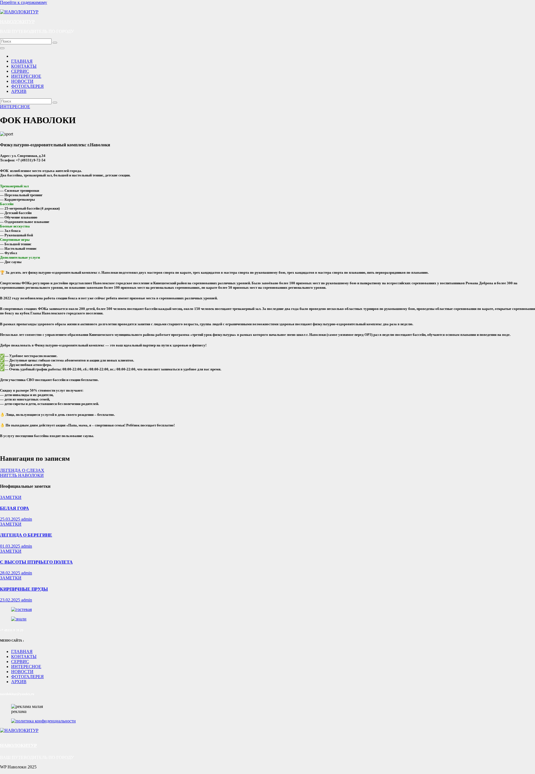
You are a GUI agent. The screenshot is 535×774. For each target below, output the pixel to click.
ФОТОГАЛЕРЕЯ (27, 86)
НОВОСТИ (22, 81)
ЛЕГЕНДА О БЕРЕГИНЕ (26, 535)
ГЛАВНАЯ (22, 61)
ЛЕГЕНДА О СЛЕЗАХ (22, 470)
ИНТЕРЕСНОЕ (26, 76)
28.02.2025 (10, 573)
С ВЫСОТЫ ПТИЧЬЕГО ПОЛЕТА (36, 562)
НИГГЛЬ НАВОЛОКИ (22, 475)
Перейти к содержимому (23, 2)
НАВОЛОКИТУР (17, 21)
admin (26, 519)
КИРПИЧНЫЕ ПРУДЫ (24, 589)
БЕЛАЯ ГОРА (14, 508)
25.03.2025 (10, 519)
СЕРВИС (20, 71)
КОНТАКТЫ (24, 66)
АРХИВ (18, 91)
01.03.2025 (10, 546)
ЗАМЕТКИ (10, 497)
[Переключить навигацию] (2, 48)
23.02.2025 (10, 600)
